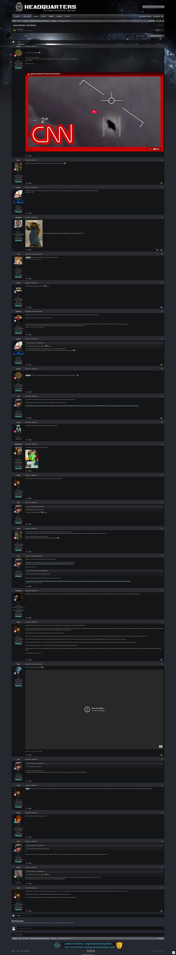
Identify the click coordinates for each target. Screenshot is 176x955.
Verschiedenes (30, 30)
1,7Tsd (19, 489)
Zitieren (29, 155)
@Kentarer (28, 375)
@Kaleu (27, 788)
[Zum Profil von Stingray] (18, 819)
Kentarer (18, 282)
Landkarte (51, 16)
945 (19, 297)
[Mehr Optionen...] (162, 46)
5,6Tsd (19, 325)
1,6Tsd (19, 205)
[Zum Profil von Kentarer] (18, 289)
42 (19, 60)
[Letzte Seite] (22, 42)
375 (19, 458)
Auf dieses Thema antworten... (25, 928)
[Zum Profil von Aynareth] (18, 194)
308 (19, 827)
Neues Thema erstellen (140, 36)
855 (19, 678)
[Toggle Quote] (27, 342)
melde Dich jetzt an (49, 922)
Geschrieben (31, 46)
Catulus (18, 160)
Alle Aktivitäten (27, 16)
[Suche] (163, 7)
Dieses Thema (157, 6)
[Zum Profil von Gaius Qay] (18, 874)
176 (19, 436)
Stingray (18, 812)
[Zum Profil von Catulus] (18, 166)
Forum (36, 16)
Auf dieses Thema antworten (156, 36)
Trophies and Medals (18, 66)
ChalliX (18, 664)
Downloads (59, 16)
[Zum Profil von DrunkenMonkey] (18, 450)
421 (19, 881)
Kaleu (18, 396)
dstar (18, 254)
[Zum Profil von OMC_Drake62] (18, 224)
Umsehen (17, 16)
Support (67, 16)
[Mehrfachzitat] (26, 156)
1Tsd (19, 410)
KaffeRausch (18, 311)
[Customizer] (162, 16)
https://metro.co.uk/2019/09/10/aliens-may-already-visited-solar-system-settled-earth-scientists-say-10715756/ (49, 563)
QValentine (21, 492)
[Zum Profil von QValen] (18, 481)
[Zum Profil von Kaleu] (18, 402)
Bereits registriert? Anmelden (145, 16)
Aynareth (18, 187)
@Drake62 (28, 257)
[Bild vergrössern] (34, 233)
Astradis (18, 422)
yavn (21, 271)
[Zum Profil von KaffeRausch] (18, 318)
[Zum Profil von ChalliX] (18, 670)
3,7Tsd (19, 231)
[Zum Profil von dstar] (18, 260)
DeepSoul (21, 29)
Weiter (18, 41)
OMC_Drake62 (18, 217)
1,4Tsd (19, 268)
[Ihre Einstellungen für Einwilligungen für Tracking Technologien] (173, 952)
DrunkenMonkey (18, 444)
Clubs (44, 16)
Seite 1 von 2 (27, 41)
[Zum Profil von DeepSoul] (14, 30)
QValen (18, 475)
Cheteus (20, 177)
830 (19, 604)
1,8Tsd (19, 174)
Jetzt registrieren (156, 16)
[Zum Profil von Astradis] (18, 429)
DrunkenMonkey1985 (18, 462)
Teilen (152, 30)
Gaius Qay (18, 867)
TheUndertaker (18, 590)
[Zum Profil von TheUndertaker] (18, 597)
